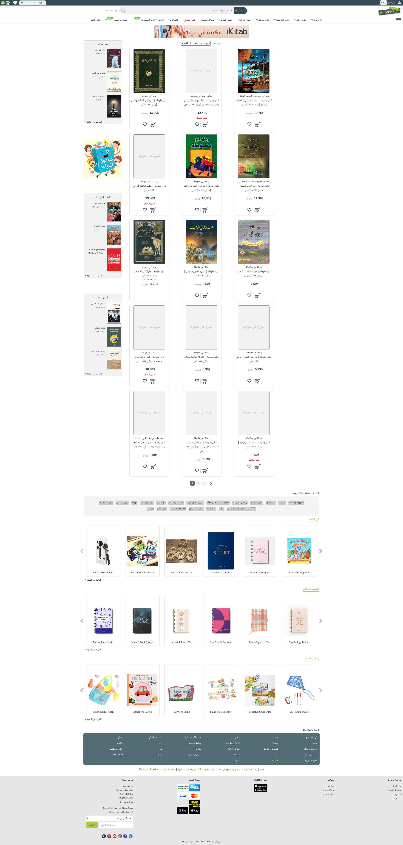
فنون (237, 737)
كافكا (221, 509)
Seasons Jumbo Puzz (260, 712)
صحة (275, 743)
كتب (262, 769)
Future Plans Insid (103, 642)
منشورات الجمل (196, 509)
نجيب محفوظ (106, 503)
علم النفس (273, 761)
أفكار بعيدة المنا (99, 203)
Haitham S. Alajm (96, 253)
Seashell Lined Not (181, 642)
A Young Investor (97, 250)
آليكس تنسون (99, 229)
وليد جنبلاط (100, 307)
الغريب (151, 509)
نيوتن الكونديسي (98, 331)
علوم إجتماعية (194, 755)
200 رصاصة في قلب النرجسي (241, 509)
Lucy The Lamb (181, 712)
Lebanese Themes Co (142, 573)
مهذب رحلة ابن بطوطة (202, 96)
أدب (160, 743)
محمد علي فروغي (98, 206)
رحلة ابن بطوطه (149, 353)
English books (148, 769)
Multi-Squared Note (260, 642)
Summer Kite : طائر (299, 712)
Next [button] (82, 551)
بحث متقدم (251, 769)
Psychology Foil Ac (299, 642)
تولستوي (161, 503)
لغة (276, 737)
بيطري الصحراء (99, 226)
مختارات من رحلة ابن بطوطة (149, 438)
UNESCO (100, 53)
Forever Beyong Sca (260, 573)
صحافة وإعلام (310, 749)
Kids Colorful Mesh (103, 712)
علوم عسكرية (311, 761)
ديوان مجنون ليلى (195, 503)
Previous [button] (321, 551)
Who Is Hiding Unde (299, 573)
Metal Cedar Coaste (181, 573)
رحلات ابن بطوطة (149, 182)
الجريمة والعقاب (296, 503)
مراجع (198, 749)
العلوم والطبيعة (116, 749)
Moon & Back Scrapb (142, 642)
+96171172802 (125, 794)
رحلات (159, 755)
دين (160, 749)
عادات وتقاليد (116, 755)
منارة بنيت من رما (99, 96)
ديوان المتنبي (122, 503)
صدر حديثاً (208, 769)
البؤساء (282, 503)
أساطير (120, 743)
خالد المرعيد (99, 354)
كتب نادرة (182, 769)
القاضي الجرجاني (98, 76)
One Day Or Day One (221, 642)
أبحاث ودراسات (167, 769)
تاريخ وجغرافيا (233, 743)
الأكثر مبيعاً (195, 769)
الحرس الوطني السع (98, 351)
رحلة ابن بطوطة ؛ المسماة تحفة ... (253, 96)
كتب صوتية (237, 769)
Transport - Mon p (142, 712)
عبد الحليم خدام (176, 503)
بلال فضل (270, 503)
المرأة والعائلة (234, 749)
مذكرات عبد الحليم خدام (218, 503)
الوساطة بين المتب (98, 73)
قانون (237, 761)
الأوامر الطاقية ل (99, 328)
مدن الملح (211, 509)
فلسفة (237, 755)
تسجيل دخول (392, 2)
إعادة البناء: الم (100, 50)
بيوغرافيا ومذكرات (192, 737)
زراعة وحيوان (194, 743)
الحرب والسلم (257, 503)
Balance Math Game (221, 712)
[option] (299, 551)
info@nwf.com (125, 798)
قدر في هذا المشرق (98, 303)
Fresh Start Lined (220, 573)
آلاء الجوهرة (100, 99)
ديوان (134, 503)
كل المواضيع (311, 737)
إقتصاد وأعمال (155, 737)
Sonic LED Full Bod (103, 573)
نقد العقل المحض (178, 509)
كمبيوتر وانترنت (271, 749)
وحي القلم (162, 509)
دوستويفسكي (146, 503)
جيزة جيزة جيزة (240, 503)
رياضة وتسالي (310, 755)
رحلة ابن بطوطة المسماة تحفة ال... (254, 182)
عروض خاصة (222, 769)
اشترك (92, 825)
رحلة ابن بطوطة (149, 96)
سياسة (275, 755)
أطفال (120, 737)
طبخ (315, 743)
